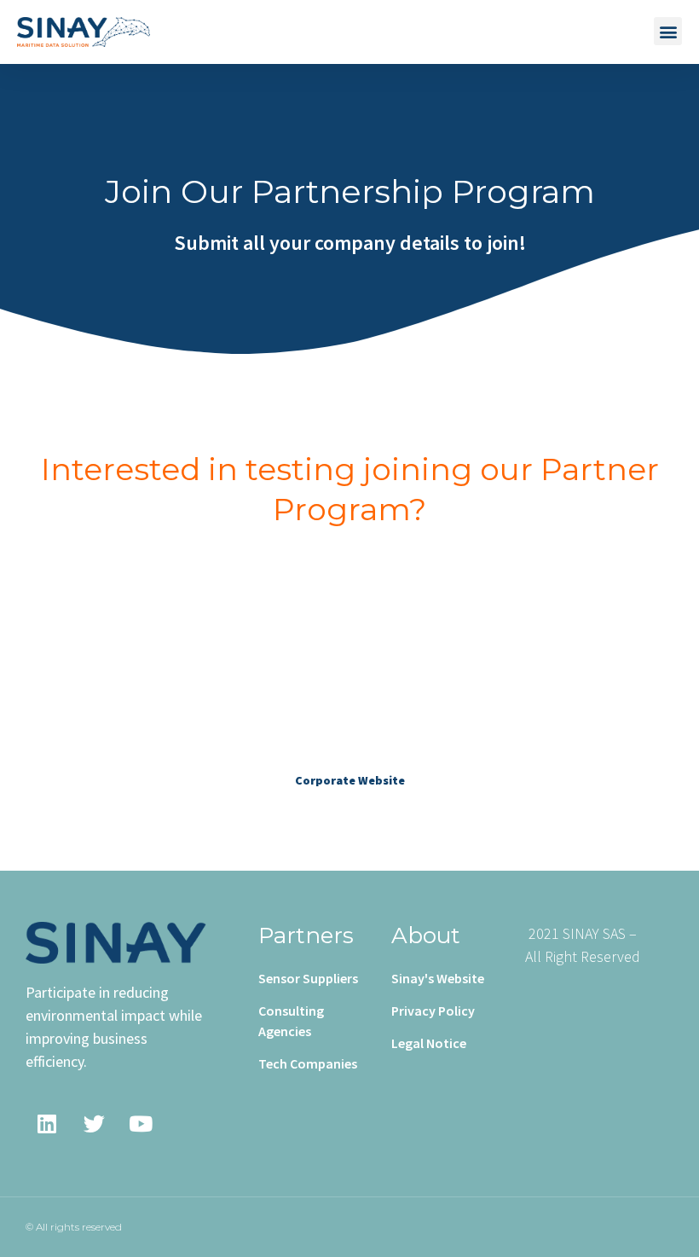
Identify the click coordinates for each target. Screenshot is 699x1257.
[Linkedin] (47, 1124)
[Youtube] (140, 1124)
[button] (668, 31)
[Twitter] (93, 1124)
